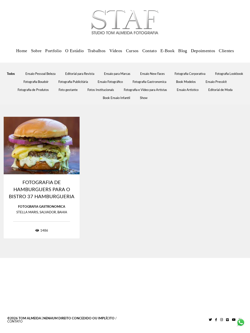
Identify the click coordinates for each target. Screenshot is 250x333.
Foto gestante (68, 90)
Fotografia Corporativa (190, 74)
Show (143, 98)
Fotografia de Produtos (33, 90)
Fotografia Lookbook (229, 74)
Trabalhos (97, 50)
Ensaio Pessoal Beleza (40, 74)
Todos (11, 74)
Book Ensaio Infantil (116, 98)
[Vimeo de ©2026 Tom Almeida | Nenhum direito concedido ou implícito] (227, 320)
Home (21, 50)
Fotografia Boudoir (36, 82)
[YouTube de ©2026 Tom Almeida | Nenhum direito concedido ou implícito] (234, 320)
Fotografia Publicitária (73, 82)
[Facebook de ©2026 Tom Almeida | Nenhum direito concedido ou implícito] (216, 320)
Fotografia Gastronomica (149, 82)
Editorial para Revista (79, 74)
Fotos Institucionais (100, 90)
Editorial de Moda (220, 90)
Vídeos (115, 50)
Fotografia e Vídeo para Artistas (145, 90)
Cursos (132, 50)
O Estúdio (74, 50)
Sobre (36, 50)
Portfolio (53, 50)
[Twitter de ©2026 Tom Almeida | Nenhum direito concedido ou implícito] (210, 320)
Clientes (226, 50)
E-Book (167, 50)
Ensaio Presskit (216, 82)
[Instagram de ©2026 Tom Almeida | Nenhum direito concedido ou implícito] (221, 320)
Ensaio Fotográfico (110, 82)
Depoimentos (203, 50)
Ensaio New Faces (152, 74)
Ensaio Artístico (187, 90)
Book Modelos (186, 82)
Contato (149, 50)
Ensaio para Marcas (117, 74)
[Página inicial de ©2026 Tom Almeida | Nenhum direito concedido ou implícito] (125, 22)
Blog (182, 50)
